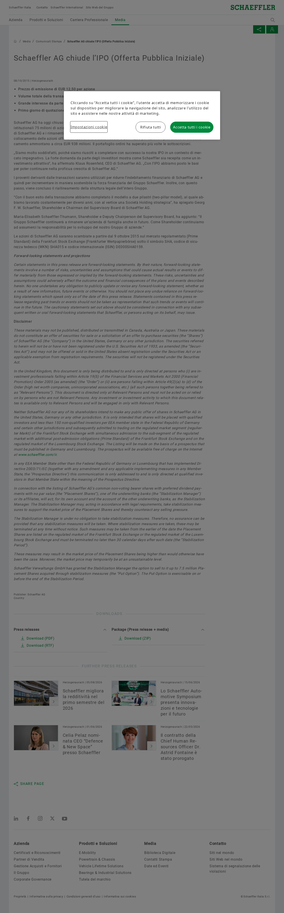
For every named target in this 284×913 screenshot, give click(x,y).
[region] (142, 115)
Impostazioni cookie (89, 126)
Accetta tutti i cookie (191, 127)
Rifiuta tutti (150, 127)
